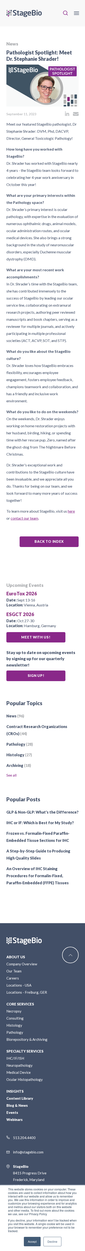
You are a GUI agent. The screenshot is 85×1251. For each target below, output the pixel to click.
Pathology (19, 744)
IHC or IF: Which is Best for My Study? (40, 822)
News (12, 43)
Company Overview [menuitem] (21, 964)
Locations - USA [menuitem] (18, 985)
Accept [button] (32, 1241)
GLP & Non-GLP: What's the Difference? (42, 812)
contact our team (24, 518)
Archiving (18, 765)
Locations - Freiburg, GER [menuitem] (26, 992)
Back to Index (49, 541)
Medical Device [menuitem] (18, 1072)
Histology (19, 755)
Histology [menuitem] (14, 1025)
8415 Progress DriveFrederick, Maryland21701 (30, 1176)
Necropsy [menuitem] (13, 1011)
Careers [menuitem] (12, 978)
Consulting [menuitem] (15, 1018)
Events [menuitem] (12, 1112)
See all (11, 775)
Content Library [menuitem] (19, 1098)
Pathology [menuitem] (14, 1032)
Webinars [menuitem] (14, 1119)
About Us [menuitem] (15, 957)
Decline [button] (52, 1241)
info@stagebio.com (28, 1152)
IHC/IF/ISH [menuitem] (15, 1058)
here (71, 511)
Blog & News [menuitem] (17, 1105)
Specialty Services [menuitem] (24, 1051)
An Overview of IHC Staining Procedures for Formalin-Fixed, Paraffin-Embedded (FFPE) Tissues (37, 875)
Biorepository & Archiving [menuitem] (26, 1039)
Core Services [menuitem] (20, 1004)
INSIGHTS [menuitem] (15, 1091)
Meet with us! (35, 637)
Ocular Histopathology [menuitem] (24, 1079)
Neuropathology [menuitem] (19, 1065)
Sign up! (36, 676)
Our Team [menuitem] (13, 971)
